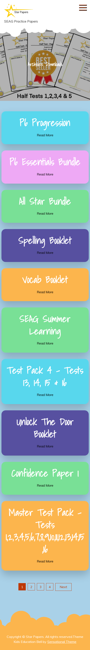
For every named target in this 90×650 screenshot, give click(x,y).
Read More (45, 135)
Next (63, 587)
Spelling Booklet (45, 240)
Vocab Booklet (45, 279)
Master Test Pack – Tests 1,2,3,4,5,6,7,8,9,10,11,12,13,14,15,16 (45, 530)
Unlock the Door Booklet (45, 427)
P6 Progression (45, 122)
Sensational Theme (61, 642)
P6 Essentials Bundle (45, 161)
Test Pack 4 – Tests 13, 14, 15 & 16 (45, 376)
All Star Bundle (45, 201)
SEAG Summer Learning (45, 324)
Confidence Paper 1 (45, 473)
